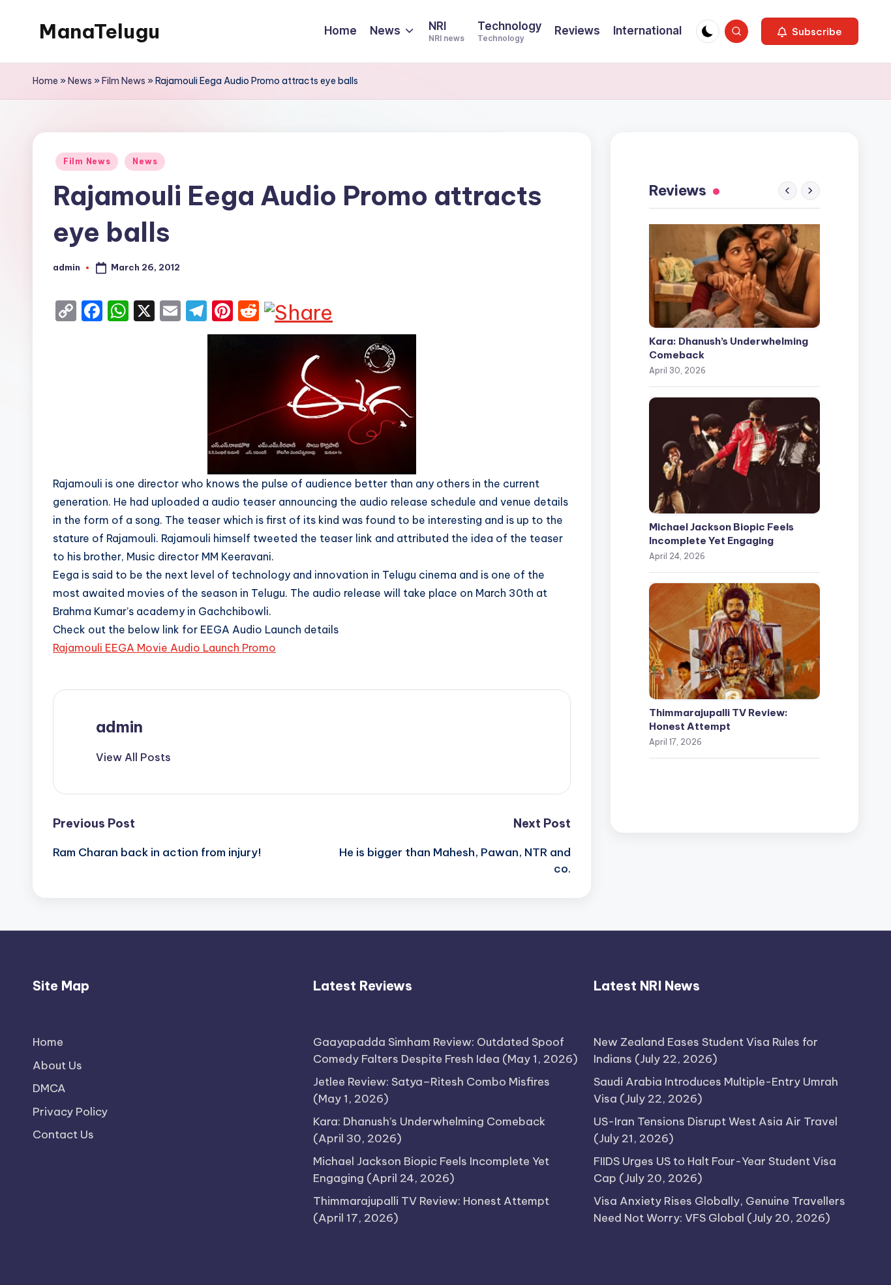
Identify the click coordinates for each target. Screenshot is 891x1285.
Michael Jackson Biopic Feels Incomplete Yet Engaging (721, 534)
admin (119, 726)
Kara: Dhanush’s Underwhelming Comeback (728, 348)
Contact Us (63, 1134)
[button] (809, 31)
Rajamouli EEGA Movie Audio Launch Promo (164, 647)
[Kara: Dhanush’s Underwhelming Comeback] (734, 270)
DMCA (49, 1088)
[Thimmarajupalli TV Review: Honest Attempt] (734, 641)
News (80, 81)
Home (45, 81)
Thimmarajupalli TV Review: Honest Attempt (718, 719)
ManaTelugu (99, 31)
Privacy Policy (70, 1112)
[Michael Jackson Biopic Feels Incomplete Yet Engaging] (734, 455)
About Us (57, 1065)
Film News (123, 81)
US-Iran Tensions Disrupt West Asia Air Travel (716, 1121)
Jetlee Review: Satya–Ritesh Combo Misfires (431, 1082)
